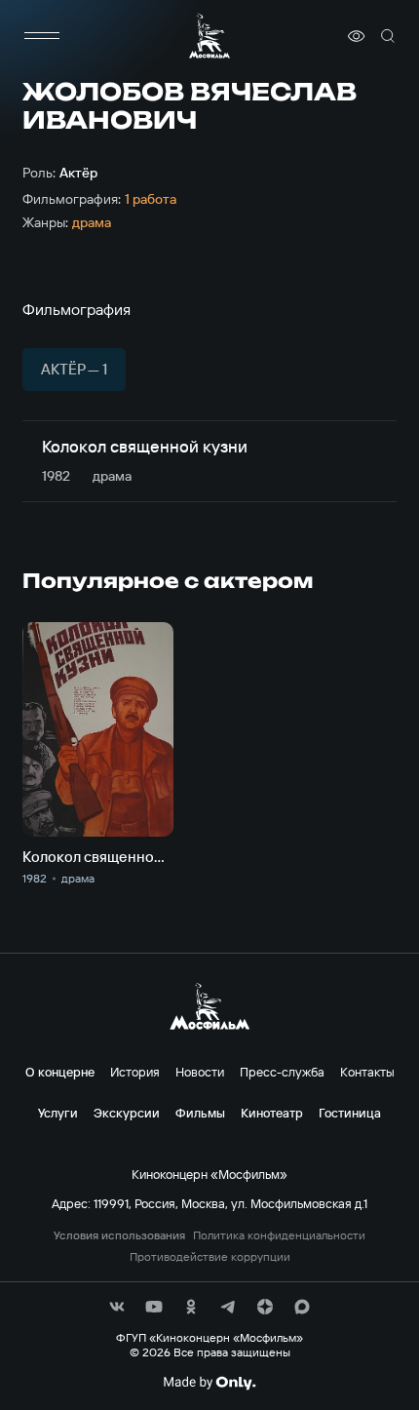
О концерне (60, 1071)
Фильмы (200, 1112)
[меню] (41, 36)
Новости (199, 1071)
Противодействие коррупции (210, 1257)
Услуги (58, 1112)
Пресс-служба (282, 1071)
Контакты (367, 1071)
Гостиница (350, 1112)
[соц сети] (117, 1306)
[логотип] (209, 35)
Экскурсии (127, 1112)
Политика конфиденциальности (279, 1235)
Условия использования (119, 1235)
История (135, 1071)
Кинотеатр (272, 1112)
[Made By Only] (209, 1382)
